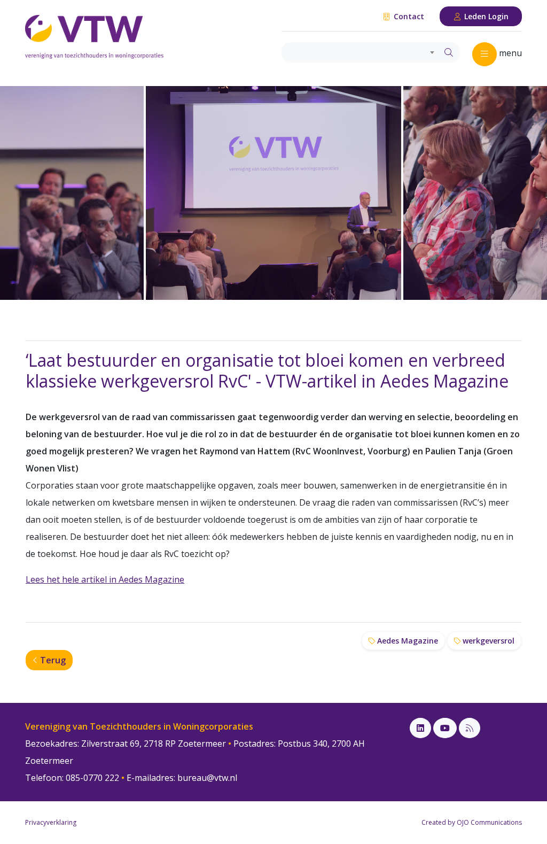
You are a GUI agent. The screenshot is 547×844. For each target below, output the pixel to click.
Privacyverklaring (50, 822)
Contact (408, 16)
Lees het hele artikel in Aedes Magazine (105, 579)
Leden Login (485, 16)
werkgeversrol (487, 641)
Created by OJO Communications (471, 822)
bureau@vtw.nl (207, 778)
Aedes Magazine (406, 641)
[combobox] (360, 52)
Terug (52, 660)
